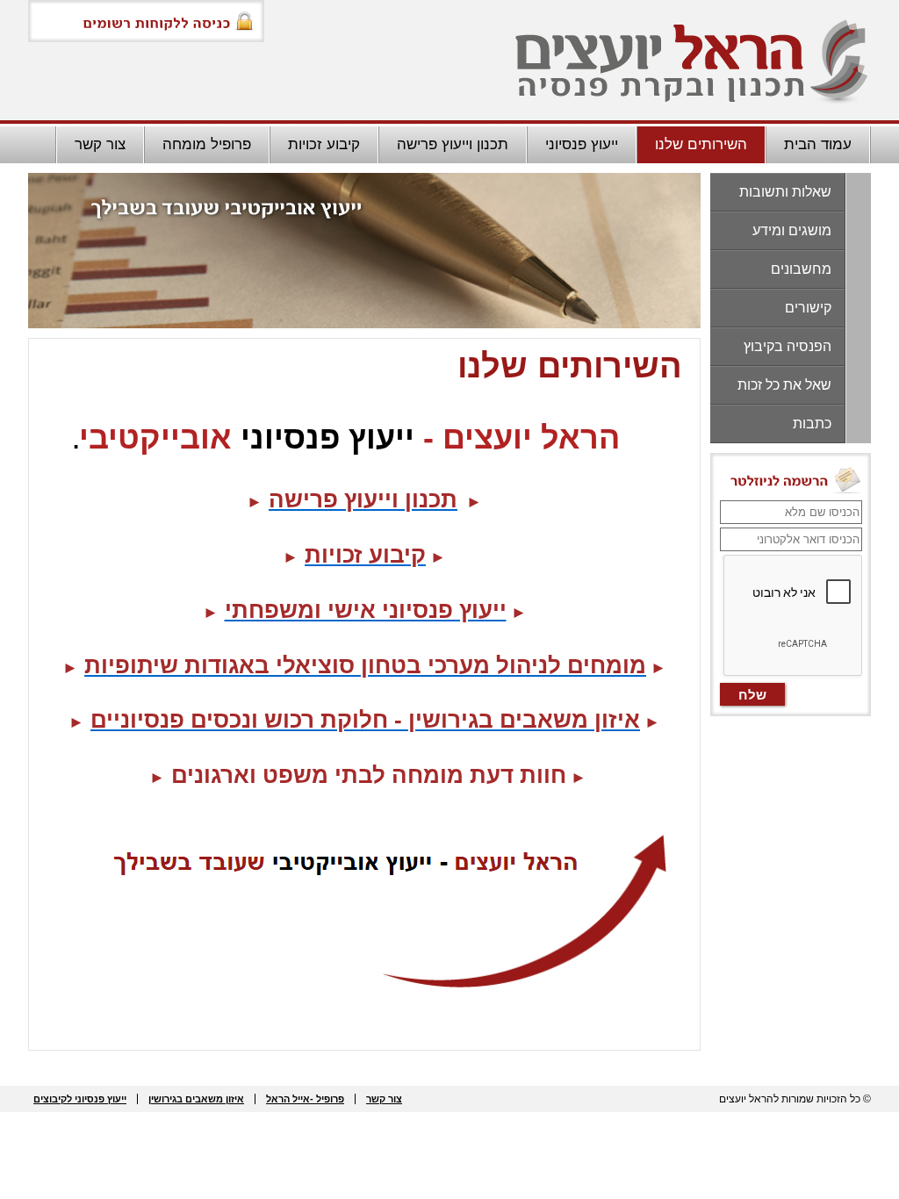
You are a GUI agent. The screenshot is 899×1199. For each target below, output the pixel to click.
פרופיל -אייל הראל (305, 1099)
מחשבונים (801, 269)
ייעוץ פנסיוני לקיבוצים (79, 1099)
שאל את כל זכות (784, 384)
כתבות (812, 423)
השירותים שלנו (701, 144)
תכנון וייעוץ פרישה (452, 144)
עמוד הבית (818, 144)
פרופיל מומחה (206, 144)
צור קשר (100, 144)
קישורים (808, 307)
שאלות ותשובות (785, 191)
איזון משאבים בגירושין (196, 1099)
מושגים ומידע (791, 230)
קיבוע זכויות (324, 144)
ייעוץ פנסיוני (581, 144)
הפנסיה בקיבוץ (787, 346)
